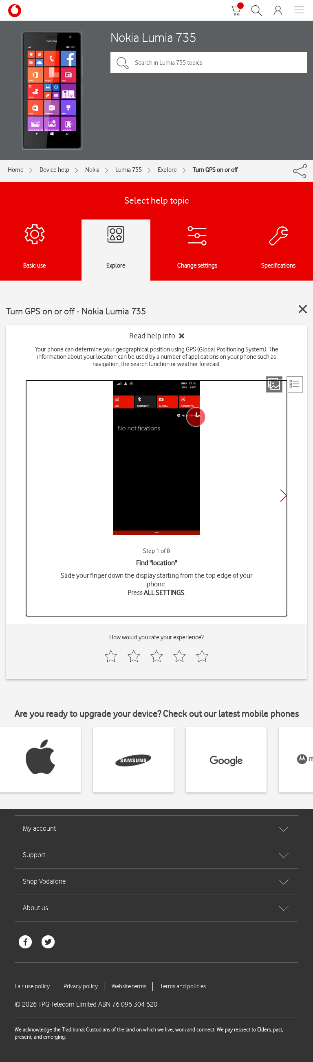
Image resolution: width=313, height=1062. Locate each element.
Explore (167, 169)
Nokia (92, 169)
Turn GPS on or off (215, 169)
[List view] (295, 384)
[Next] (283, 495)
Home (16, 169)
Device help (54, 169)
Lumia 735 (128, 169)
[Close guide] (303, 309)
